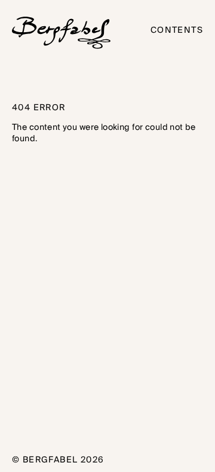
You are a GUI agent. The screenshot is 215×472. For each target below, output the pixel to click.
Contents (176, 30)
